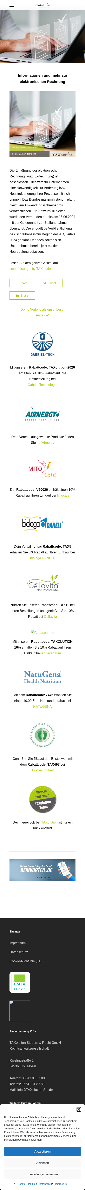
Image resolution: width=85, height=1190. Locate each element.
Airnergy (48, 442)
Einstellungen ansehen (42, 1174)
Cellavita (50, 616)
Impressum (61, 1184)
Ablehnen (42, 1163)
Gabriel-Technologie (42, 385)
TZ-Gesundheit (43, 770)
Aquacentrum (51, 653)
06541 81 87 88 (33, 1078)
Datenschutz (46, 1184)
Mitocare (63, 495)
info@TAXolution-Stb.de (35, 1090)
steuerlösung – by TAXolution (31, 269)
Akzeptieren (42, 1151)
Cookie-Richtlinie (27, 1184)
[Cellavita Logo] (42, 599)
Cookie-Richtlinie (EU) (25, 961)
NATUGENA (42, 706)
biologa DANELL (42, 558)
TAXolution (49, 822)
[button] (79, 1109)
